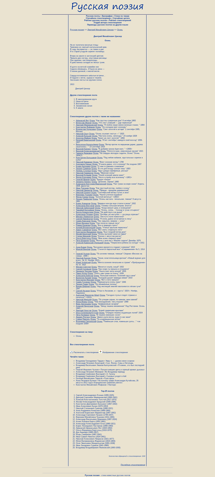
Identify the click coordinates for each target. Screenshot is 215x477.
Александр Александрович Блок (90, 424)
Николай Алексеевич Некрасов (89, 439)
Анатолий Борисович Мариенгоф (90, 413)
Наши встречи (82, 101)
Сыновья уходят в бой (116, 376)
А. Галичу (110, 374)
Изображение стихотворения (115, 352)
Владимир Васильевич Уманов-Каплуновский (96, 365)
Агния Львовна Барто (85, 421)
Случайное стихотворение (98, 18)
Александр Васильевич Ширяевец (91, 419)
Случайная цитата (121, 18)
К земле (79, 108)
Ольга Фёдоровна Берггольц (88, 430)
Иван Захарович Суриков (87, 445)
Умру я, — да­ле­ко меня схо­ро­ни (120, 361)
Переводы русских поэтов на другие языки (107, 25)
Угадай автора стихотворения (108, 22)
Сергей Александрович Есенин (89, 395)
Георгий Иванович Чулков (87, 370)
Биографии (107, 16)
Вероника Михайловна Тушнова (90, 417)
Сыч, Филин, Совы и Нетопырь (119, 363)
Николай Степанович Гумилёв (89, 408)
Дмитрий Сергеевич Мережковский (91, 397)
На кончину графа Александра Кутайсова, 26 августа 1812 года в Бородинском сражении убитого (107, 381)
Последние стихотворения (133, 465)
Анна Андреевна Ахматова (88, 410)
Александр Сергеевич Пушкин (89, 415)
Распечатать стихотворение (85, 352)
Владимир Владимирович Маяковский (93, 447)
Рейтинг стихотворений (120, 20)
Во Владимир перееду (115, 372)
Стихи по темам (121, 16)
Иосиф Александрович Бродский (90, 402)
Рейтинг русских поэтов (95, 20)
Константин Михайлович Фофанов (91, 385)
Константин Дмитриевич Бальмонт (91, 404)
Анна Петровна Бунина (86, 380)
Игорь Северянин (83, 434)
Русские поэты (93, 16)
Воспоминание (82, 103)
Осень (78, 336)
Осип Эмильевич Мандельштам (90, 443)
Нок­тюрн (112, 385)
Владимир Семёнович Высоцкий (90, 374)
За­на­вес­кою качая (84, 106)
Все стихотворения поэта (82, 344)
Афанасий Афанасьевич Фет (89, 428)
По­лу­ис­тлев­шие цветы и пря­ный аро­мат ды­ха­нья (122, 370)
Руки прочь (109, 378)
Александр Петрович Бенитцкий (90, 363)
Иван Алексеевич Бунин (86, 406)
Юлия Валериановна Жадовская (90, 441)
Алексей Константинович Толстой (91, 399)
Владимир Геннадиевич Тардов (90, 361)
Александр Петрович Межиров (89, 372)
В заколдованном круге (86, 99)
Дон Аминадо (82, 432)
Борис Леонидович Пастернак (89, 426)
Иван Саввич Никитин (85, 437)
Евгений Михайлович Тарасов (89, 378)
